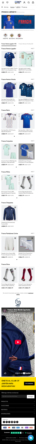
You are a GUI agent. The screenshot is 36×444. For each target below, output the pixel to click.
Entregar (30, 396)
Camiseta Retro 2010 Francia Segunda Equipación (8, 131)
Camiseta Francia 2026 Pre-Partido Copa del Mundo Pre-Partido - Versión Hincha (8, 100)
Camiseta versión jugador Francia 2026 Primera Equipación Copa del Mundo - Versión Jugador (9, 69)
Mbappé (5, 38)
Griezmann (19, 38)
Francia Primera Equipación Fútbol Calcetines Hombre (25, 285)
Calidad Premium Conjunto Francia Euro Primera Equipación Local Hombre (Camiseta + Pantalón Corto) (26, 161)
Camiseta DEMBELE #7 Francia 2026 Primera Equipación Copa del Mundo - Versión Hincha (26, 100)
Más (33, 48)
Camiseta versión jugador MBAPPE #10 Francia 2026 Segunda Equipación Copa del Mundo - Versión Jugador (25, 69)
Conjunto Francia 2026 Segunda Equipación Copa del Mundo (8, 161)
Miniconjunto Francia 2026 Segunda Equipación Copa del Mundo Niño (8, 192)
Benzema (12, 38)
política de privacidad (11, 437)
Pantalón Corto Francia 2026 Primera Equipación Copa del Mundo (8, 254)
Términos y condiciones (24, 437)
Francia (24, 7)
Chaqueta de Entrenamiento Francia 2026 (8, 223)
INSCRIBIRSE (29, 383)
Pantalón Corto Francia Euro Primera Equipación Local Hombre (25, 254)
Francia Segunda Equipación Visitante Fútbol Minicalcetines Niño (26, 192)
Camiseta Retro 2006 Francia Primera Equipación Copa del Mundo (25, 131)
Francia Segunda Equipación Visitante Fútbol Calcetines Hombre (8, 285)
